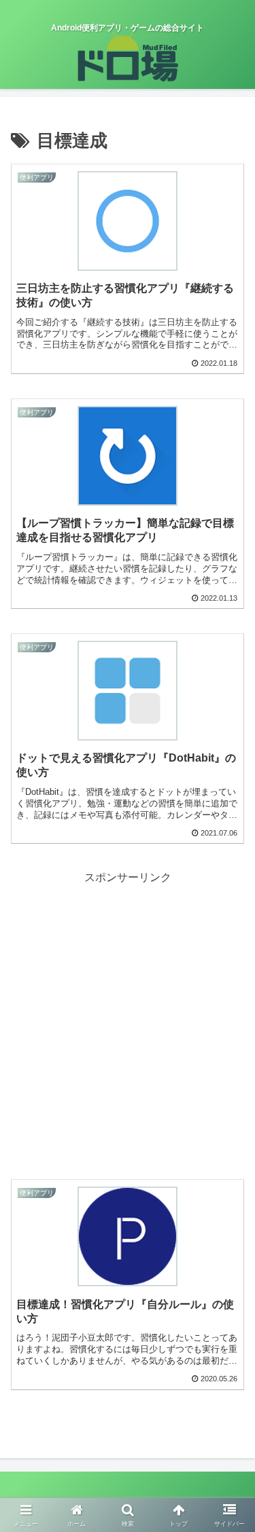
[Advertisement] (127, 1015)
